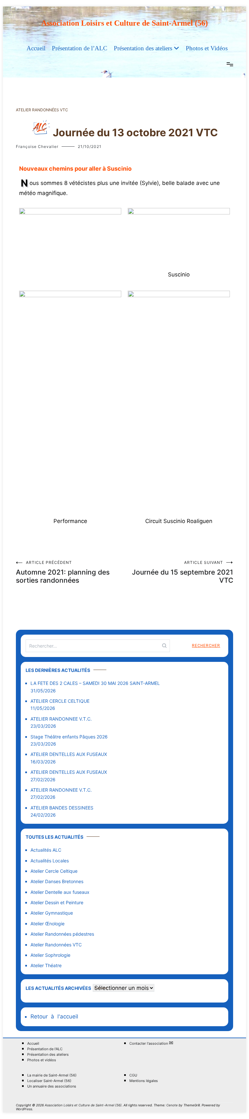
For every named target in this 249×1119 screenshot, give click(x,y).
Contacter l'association (151, 1043)
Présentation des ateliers (143, 48)
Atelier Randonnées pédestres (62, 934)
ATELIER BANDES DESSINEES (61, 807)
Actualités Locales (49, 860)
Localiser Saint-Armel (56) (49, 1081)
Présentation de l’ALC (79, 48)
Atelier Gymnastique (51, 913)
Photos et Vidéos (207, 48)
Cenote (172, 1105)
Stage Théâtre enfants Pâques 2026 (69, 736)
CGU (133, 1075)
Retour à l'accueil (54, 1016)
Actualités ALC (45, 850)
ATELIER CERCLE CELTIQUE (59, 701)
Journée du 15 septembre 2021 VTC (182, 572)
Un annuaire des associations (51, 1086)
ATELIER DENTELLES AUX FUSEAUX (68, 754)
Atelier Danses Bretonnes (56, 881)
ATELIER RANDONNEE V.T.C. (61, 719)
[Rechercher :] (98, 645)
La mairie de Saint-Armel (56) (52, 1075)
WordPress (24, 1109)
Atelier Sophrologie (50, 955)
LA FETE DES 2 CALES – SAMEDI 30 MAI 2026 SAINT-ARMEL (95, 683)
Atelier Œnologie (47, 923)
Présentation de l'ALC (45, 1049)
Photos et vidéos (41, 1060)
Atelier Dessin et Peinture (56, 902)
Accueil (36, 48)
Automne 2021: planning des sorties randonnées (63, 572)
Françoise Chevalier (37, 146)
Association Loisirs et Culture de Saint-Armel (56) (124, 23)
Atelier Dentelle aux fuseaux (59, 892)
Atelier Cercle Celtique (53, 871)
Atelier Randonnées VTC (42, 109)
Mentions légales (143, 1081)
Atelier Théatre (46, 965)
